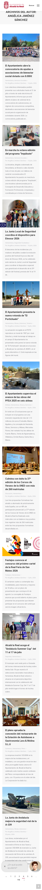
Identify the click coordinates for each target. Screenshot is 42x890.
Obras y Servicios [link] (20, 323)
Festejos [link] (8, 575)
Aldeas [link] (7, 405)
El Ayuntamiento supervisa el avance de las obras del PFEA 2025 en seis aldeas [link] (20, 397)
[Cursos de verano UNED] (21, 461)
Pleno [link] (23, 748)
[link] (38, 5)
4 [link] (23, 876)
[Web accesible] (2, 225)
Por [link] (15, 83)
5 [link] (27, 876)
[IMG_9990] (21, 213)
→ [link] (24, 880)
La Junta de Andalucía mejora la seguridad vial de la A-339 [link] (21, 821)
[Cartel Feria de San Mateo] (21, 545)
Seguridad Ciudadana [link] (21, 243)
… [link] (36, 876)
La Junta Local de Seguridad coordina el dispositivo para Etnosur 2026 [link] (20, 235)
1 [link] (10, 876)
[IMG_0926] (21, 800)
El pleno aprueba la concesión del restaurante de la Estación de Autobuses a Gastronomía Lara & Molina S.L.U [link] (21, 737)
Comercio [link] (8, 748)
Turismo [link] (29, 323)
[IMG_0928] (21, 712)
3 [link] (19, 876)
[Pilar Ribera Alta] (21, 376)
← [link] (6, 876)
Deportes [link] (8, 656)
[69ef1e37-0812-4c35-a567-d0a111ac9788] (21, 627)
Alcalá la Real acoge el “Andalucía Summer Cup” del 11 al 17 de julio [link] (20, 649)
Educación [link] (8, 493)
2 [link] (15, 876)
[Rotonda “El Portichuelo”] (21, 294)
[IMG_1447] (21, 48)
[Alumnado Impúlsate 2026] (21, 135)
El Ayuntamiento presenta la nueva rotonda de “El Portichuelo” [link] (20, 315)
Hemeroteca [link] (9, 80)
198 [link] (18, 880)
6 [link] (31, 876)
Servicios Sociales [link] (20, 80)
